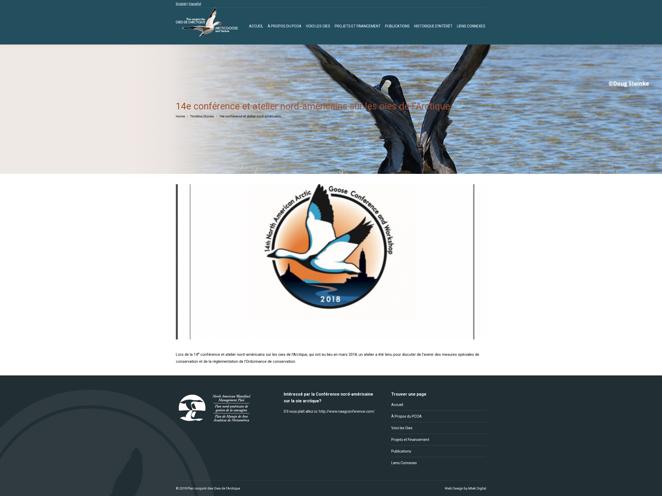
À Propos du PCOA (406, 416)
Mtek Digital (477, 488)
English (181, 4)
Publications (401, 451)
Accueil (397, 405)
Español (195, 4)
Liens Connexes (404, 463)
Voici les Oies (401, 428)
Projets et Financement (410, 440)
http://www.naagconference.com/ (347, 411)
